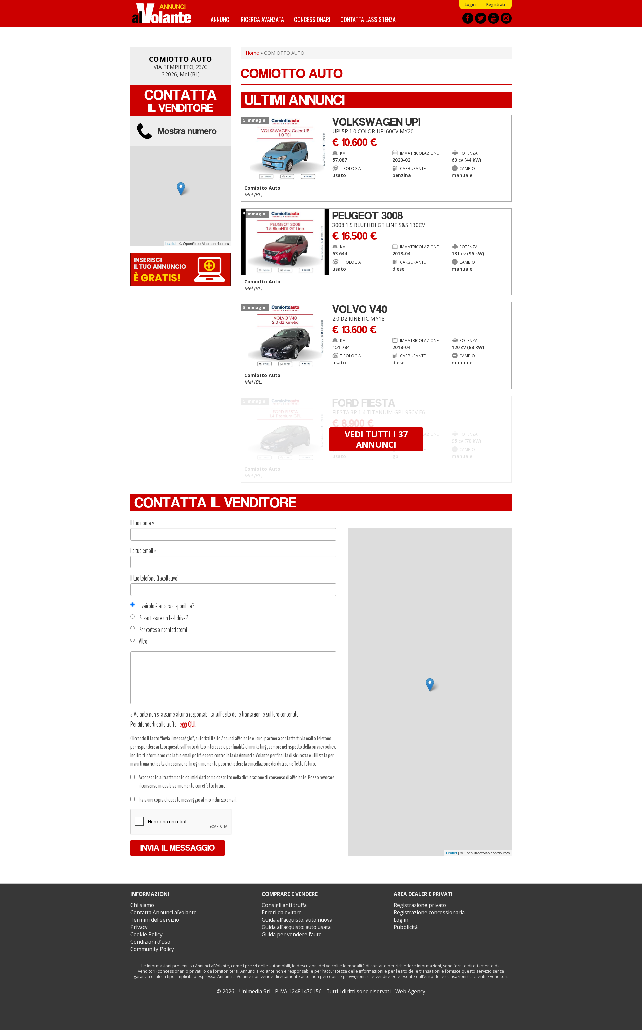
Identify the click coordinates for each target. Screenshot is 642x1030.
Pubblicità (406, 927)
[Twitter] (480, 18)
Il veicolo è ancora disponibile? (167, 606)
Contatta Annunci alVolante (163, 912)
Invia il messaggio (177, 848)
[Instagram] (506, 18)
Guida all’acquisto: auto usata (296, 927)
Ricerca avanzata (262, 19)
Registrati (495, 4)
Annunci (221, 19)
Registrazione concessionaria (429, 912)
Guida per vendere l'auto (292, 934)
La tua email (143, 550)
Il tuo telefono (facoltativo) (154, 578)
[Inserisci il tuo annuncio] (180, 269)
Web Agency (410, 991)
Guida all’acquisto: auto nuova (297, 919)
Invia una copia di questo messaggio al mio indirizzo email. (188, 799)
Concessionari (312, 19)
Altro (143, 641)
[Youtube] (493, 18)
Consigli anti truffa (284, 905)
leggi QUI (187, 724)
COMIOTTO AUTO (180, 59)
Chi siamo (142, 905)
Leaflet (170, 243)
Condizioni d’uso (150, 941)
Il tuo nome (142, 523)
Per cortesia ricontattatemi (163, 629)
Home (252, 53)
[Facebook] (467, 18)
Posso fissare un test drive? (163, 618)
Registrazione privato (420, 905)
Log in (401, 919)
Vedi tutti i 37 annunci (376, 439)
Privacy (139, 927)
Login (470, 4)
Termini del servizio (154, 919)
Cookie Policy (146, 934)
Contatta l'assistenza (368, 19)
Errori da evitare (282, 912)
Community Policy (152, 949)
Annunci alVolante (161, 13)
